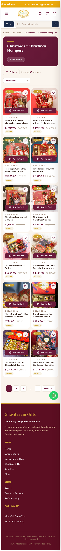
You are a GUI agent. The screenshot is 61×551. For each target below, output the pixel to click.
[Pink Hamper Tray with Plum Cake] (44, 150)
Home (6, 32)
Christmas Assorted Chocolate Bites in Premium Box (42, 315)
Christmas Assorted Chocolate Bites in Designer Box (14, 363)
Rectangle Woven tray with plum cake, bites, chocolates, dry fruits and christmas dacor (15, 170)
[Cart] (54, 13)
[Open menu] (6, 13)
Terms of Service (14, 493)
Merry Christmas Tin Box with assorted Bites (16, 315)
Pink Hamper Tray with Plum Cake (43, 170)
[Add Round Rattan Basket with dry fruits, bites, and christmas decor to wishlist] (53, 93)
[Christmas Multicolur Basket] (16, 246)
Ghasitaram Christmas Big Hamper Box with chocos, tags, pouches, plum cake (44, 363)
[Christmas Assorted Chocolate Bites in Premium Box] (44, 295)
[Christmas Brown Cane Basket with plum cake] (44, 246)
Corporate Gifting (14, 458)
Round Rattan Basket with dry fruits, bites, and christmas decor (44, 121)
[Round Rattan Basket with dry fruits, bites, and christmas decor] (44, 101)
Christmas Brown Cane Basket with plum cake (44, 266)
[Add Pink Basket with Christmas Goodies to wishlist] (53, 189)
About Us (9, 468)
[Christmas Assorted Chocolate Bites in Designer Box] (16, 343)
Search (8, 488)
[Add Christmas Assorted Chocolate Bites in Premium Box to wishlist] (53, 286)
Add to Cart (18, 110)
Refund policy (12, 498)
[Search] (40, 13)
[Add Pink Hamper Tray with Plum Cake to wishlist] (53, 141)
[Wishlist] (47, 13)
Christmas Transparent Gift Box (16, 218)
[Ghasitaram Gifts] (23, 13)
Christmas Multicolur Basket (15, 266)
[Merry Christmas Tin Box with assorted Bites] (16, 295)
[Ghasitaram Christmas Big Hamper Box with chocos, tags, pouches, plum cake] (44, 343)
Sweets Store (12, 453)
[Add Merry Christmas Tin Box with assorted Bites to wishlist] (25, 286)
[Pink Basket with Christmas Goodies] (44, 198)
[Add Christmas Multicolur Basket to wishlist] (25, 238)
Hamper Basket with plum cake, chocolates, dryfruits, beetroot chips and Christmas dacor (16, 121)
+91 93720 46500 (14, 521)
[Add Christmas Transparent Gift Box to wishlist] (25, 189)
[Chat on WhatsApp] (53, 395)
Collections (17, 32)
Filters (13, 72)
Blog (7, 474)
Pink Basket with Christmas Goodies (42, 218)
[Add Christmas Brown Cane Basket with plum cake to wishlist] (53, 238)
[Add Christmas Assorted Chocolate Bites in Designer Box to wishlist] (25, 334)
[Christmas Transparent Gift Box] (16, 198)
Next (46, 388)
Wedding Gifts (12, 463)
